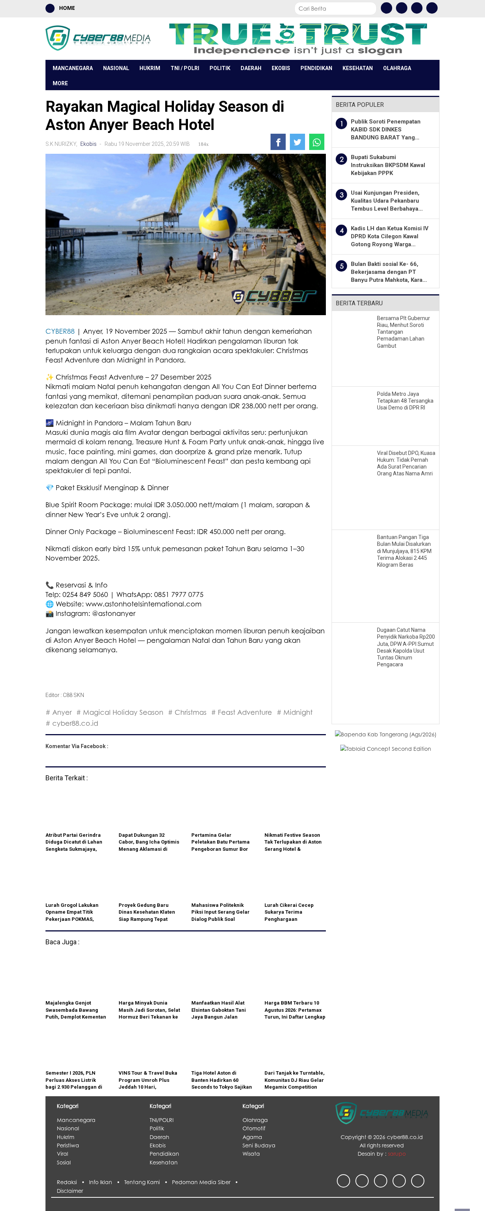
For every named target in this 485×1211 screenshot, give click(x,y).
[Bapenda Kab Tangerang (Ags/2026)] (385, 734)
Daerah (251, 68)
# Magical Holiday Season (119, 712)
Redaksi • (73, 1182)
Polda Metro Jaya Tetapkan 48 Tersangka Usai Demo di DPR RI (405, 401)
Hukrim (149, 68)
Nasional (116, 68)
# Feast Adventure (241, 712)
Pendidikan (316, 68)
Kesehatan (358, 68)
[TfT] (297, 38)
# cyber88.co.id (71, 723)
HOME (66, 7)
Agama (252, 1137)
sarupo (397, 1153)
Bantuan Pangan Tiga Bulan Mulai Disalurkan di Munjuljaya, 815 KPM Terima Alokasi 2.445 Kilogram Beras (404, 551)
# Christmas (187, 712)
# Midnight (295, 712)
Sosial (64, 1162)
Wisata (251, 1153)
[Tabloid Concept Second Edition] (385, 748)
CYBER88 (60, 331)
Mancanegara (73, 68)
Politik (220, 68)
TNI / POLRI (185, 68)
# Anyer (58, 712)
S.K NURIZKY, (61, 144)
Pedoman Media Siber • (206, 1182)
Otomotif (253, 1128)
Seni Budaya (258, 1145)
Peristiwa (68, 1145)
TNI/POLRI (162, 1120)
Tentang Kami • (148, 1182)
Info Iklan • (106, 1182)
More (60, 83)
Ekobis (281, 68)
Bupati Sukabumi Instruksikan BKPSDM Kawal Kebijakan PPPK (388, 165)
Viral (62, 1153)
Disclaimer (70, 1191)
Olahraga (397, 68)
